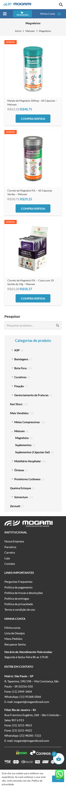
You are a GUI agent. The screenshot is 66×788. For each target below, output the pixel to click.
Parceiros (10, 547)
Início (18, 30)
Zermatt (15, 506)
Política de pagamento (18, 587)
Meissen (30, 30)
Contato (9, 563)
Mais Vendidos (19, 413)
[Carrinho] (59, 13)
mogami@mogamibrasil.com (31, 701)
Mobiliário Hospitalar (27, 461)
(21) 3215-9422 (22, 730)
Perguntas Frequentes (18, 581)
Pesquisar (57, 325)
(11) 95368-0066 (30, 696)
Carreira (9, 552)
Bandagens (21, 359)
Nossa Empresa (14, 541)
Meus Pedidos (13, 638)
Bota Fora (20, 368)
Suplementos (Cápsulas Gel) (32, 452)
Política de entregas (16, 598)
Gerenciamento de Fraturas (31, 395)
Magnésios (22, 437)
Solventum (21, 497)
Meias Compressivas (27, 422)
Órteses (19, 470)
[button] (61, 4)
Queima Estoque (20, 488)
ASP (16, 350)
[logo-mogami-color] (17, 4)
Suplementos (23, 445)
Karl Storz (16, 404)
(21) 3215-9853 (22, 725)
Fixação (19, 386)
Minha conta (12, 627)
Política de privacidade (18, 604)
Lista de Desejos (14, 633)
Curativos (20, 377)
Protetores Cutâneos (27, 479)
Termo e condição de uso (19, 609)
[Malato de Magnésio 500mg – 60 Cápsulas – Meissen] (33, 68)
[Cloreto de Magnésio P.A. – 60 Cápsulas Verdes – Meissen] (33, 158)
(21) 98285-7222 (30, 735)
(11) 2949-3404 (22, 691)
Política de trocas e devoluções (23, 592)
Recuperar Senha (15, 644)
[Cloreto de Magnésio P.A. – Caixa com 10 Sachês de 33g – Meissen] (33, 248)
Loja (7, 558)
